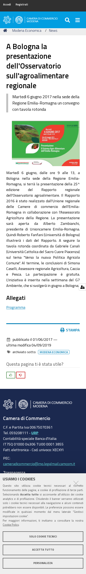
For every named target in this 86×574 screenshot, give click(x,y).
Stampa (73, 330)
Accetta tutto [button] (43, 549)
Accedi (7, 4)
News (53, 30)
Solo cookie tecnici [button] (43, 536)
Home (6, 30)
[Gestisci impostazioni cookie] (82, 287)
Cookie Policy (11, 524)
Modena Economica (26, 30)
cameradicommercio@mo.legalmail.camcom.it (39, 464)
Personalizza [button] (43, 563)
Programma (15, 307)
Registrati (22, 4)
